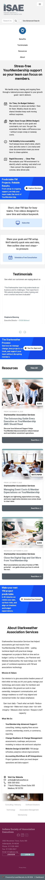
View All (34, 368)
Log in (27, 854)
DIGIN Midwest (24, 320)
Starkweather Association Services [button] (19, 415)
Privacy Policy (22, 867)
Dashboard (40, 877)
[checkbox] (20, 21)
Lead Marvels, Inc (21, 877)
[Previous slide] (20, 332)
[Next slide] (24, 332)
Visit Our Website (15, 777)
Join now (11, 854)
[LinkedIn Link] (22, 797)
